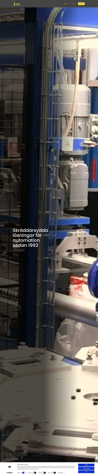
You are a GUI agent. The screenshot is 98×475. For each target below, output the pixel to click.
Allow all (86, 465)
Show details (60, 472)
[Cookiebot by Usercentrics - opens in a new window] (10, 473)
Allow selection (86, 468)
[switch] (34, 473)
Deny (86, 471)
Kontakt (81, 3)
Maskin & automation (19, 250)
